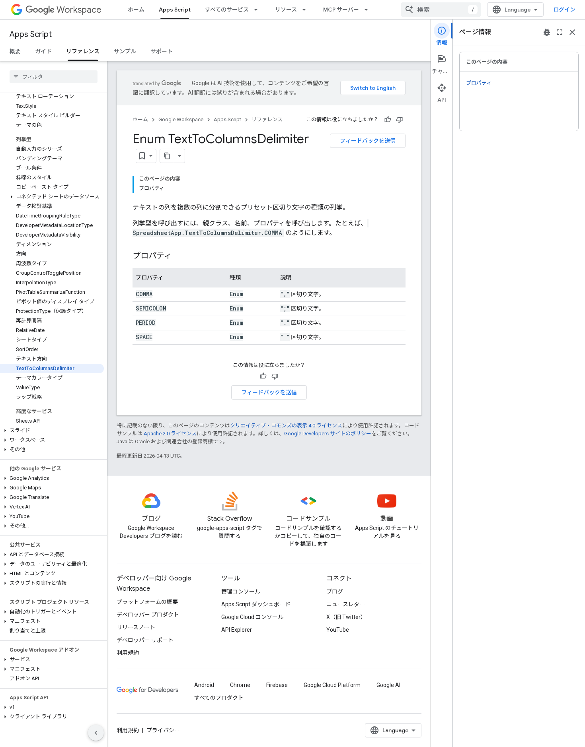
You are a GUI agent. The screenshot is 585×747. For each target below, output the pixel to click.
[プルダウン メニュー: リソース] (306, 9)
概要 (15, 51)
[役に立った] (388, 120)
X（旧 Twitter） (346, 617)
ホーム (136, 9)
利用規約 (128, 653)
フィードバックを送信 (368, 140)
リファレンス (82, 51)
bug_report (547, 32)
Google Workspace (180, 119)
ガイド (43, 51)
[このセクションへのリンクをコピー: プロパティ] (180, 256)
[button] (52, 197)
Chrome (240, 685)
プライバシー (163, 730)
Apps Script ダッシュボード (256, 604)
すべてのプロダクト (219, 698)
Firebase (277, 685)
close (572, 32)
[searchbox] (54, 76)
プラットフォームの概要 (147, 602)
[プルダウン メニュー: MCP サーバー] (368, 9)
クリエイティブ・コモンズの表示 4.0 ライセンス (286, 426)
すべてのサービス (227, 9)
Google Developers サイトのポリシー (327, 434)
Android (204, 685)
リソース (286, 9)
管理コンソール (240, 591)
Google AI (388, 685)
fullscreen (559, 32)
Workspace (79, 9)
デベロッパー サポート (145, 640)
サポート (161, 51)
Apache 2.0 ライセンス (170, 434)
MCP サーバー (341, 9)
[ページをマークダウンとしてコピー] (167, 156)
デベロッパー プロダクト (148, 614)
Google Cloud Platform (332, 685)
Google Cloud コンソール (252, 617)
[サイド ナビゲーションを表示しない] (96, 733)
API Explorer (236, 630)
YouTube (337, 630)
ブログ (334, 591)
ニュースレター (345, 604)
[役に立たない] (400, 120)
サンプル (125, 51)
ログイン (564, 9)
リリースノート (136, 627)
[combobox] (441, 9)
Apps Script (175, 9)
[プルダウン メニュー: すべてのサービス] (258, 9)
